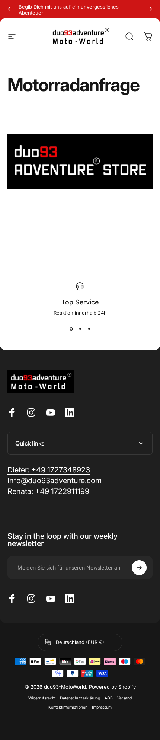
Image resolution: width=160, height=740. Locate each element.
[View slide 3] (88, 329)
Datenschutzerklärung (80, 698)
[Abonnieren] (139, 567)
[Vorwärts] (149, 9)
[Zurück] (10, 9)
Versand (124, 698)
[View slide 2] (80, 329)
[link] (48, 491)
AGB (109, 698)
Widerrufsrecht (41, 698)
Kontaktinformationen (67, 707)
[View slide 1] (71, 329)
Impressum (102, 707)
